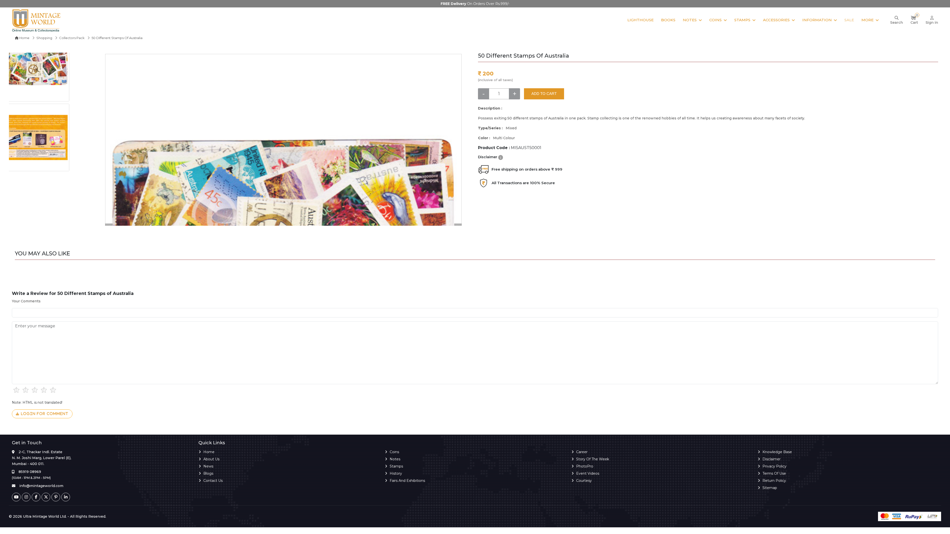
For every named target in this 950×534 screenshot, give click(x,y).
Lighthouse (640, 20)
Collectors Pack (72, 38)
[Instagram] (26, 497)
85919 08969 (30, 471)
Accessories (776, 20)
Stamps (742, 20)
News (208, 466)
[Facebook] (36, 497)
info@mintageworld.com (41, 486)
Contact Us (213, 480)
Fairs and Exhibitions (407, 480)
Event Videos (587, 473)
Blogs (208, 473)
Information (817, 20)
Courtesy (584, 480)
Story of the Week (592, 459)
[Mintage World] (36, 20)
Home (24, 38)
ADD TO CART (544, 93)
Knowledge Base (777, 452)
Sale (849, 20)
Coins (715, 20)
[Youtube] (16, 497)
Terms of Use (774, 473)
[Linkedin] (65, 497)
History (396, 473)
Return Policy (774, 480)
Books (668, 20)
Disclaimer (771, 459)
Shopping (44, 38)
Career (582, 452)
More (867, 20)
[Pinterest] (55, 497)
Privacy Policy (774, 466)
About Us (211, 459)
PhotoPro (584, 466)
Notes (690, 20)
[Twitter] (46, 497)
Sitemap (769, 488)
